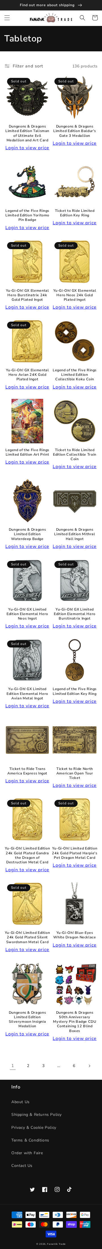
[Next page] (89, 1066)
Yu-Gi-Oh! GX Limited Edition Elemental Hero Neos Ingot (27, 614)
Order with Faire (27, 1153)
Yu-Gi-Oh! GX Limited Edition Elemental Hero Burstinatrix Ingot (74, 614)
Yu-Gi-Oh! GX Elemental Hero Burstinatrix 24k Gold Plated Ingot (27, 295)
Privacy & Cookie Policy (33, 1127)
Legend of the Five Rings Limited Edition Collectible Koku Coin (75, 374)
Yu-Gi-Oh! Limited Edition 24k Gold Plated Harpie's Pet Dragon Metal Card (74, 853)
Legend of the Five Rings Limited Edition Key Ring (75, 691)
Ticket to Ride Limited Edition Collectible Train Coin (74, 454)
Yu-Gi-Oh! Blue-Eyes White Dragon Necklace (74, 935)
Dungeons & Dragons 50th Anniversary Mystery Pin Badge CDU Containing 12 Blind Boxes (74, 1021)
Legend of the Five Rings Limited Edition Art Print (27, 452)
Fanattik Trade (56, 1244)
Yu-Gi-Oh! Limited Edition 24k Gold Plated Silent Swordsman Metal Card (27, 937)
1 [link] (12, 1065)
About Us (20, 1102)
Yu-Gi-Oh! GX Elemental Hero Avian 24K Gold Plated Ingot (27, 374)
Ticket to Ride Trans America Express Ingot (27, 771)
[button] (7, 18)
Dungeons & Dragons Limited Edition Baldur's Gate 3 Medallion (74, 131)
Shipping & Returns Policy (36, 1114)
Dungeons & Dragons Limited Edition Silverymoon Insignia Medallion (27, 1019)
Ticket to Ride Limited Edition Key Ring (75, 213)
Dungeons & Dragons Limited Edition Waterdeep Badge (27, 534)
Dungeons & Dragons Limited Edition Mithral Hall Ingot (74, 534)
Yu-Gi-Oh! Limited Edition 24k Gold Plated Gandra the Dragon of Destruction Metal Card (27, 855)
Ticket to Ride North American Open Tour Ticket (74, 773)
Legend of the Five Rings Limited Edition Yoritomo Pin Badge (27, 215)
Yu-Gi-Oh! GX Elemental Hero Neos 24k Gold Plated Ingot (74, 295)
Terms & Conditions (30, 1140)
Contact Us (22, 1165)
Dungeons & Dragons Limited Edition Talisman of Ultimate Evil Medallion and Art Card (27, 133)
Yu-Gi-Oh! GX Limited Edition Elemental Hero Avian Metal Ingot (27, 693)
